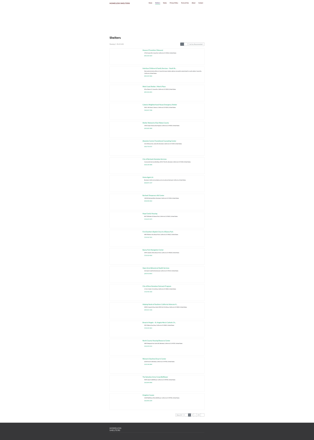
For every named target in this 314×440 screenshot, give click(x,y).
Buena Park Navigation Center (153, 250)
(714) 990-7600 (148, 291)
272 (198, 415)
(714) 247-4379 (148, 219)
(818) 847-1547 (148, 182)
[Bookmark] (111, 63)
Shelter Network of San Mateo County (156, 123)
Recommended (195, 44)
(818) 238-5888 (148, 164)
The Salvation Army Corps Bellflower (155, 377)
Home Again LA (148, 177)
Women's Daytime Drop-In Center (154, 359)
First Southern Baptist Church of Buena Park (158, 232)
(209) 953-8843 (148, 273)
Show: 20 (179, 415)
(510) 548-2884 (148, 364)
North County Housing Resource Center (156, 341)
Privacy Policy (174, 3)
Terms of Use (185, 3)
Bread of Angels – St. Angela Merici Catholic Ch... (159, 322)
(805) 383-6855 (148, 92)
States (165, 3)
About (193, 3)
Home (150, 3)
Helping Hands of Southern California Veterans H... (160, 304)
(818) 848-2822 (148, 201)
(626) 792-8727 (148, 146)
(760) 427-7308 (148, 110)
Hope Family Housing (150, 213)
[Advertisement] (157, 23)
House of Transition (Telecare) (153, 50)
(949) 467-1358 (148, 310)
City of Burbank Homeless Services (154, 159)
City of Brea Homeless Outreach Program (157, 286)
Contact (200, 3)
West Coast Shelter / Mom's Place (154, 86)
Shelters (157, 3)
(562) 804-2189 (148, 400)
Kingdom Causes (148, 395)
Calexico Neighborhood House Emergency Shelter (160, 105)
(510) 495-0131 (148, 346)
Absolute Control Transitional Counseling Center (159, 141)
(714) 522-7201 (148, 237)
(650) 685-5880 (148, 128)
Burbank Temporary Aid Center (153, 195)
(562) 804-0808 (148, 382)
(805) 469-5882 (148, 76)
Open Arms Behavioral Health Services (156, 268)
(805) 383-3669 (148, 55)
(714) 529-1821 (148, 328)
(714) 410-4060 (148, 255)
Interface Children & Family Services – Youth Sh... (159, 68)
